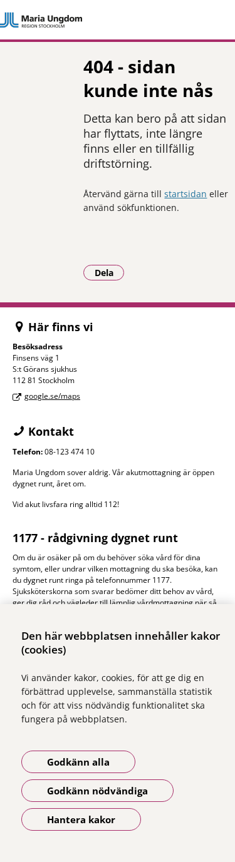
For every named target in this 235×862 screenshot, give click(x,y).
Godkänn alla (78, 762)
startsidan (185, 194)
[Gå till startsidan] (117, 20)
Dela (109, 272)
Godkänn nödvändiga (97, 790)
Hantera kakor (81, 819)
